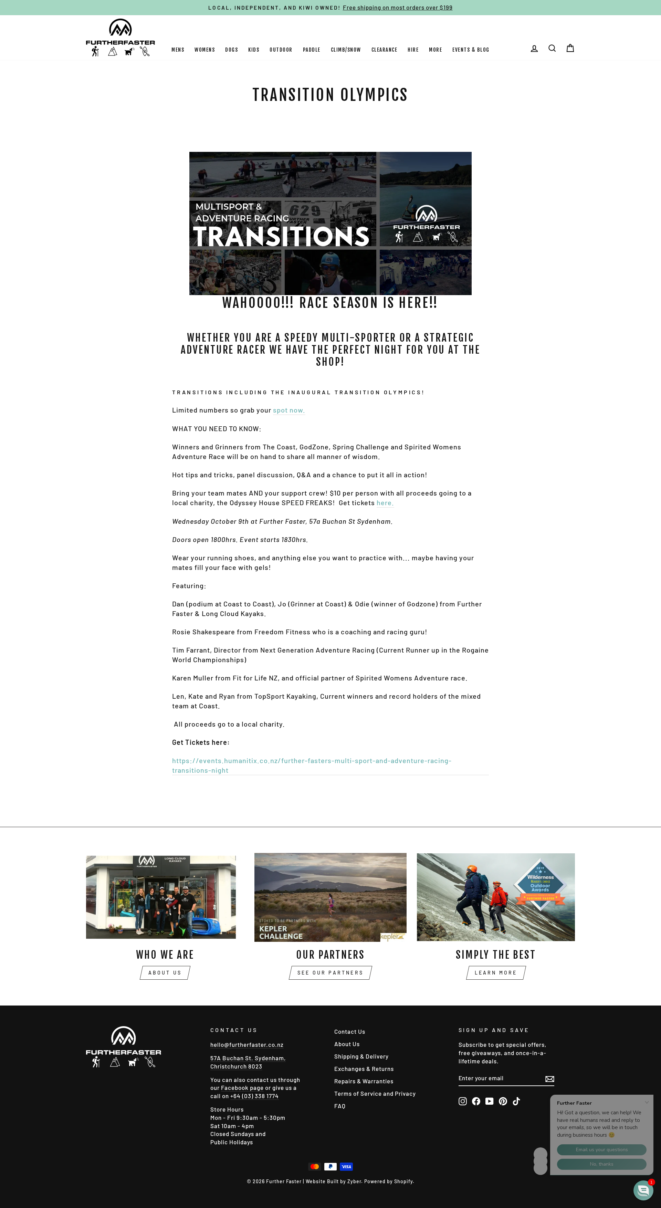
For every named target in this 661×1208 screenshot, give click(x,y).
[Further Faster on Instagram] (463, 1100)
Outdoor (281, 49)
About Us (165, 973)
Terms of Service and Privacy (375, 1093)
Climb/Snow (346, 49)
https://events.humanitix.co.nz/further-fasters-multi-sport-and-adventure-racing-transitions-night (312, 765)
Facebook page (242, 1087)
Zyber (354, 1181)
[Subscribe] (549, 1078)
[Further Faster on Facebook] (476, 1100)
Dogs (231, 49)
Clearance (384, 49)
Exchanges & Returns (364, 1068)
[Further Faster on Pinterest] (503, 1100)
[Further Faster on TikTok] (516, 1100)
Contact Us (349, 1031)
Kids (253, 49)
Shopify (403, 1181)
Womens (205, 49)
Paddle (312, 49)
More (435, 49)
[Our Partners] (331, 897)
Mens (177, 49)
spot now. (289, 410)
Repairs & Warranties (364, 1080)
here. (385, 502)
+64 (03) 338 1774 (254, 1095)
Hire (413, 49)
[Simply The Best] (496, 897)
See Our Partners (330, 973)
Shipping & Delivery (361, 1056)
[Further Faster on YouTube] (489, 1100)
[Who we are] (165, 897)
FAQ (340, 1105)
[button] (643, 1190)
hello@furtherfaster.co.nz (247, 1044)
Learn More (496, 973)
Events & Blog (471, 49)
